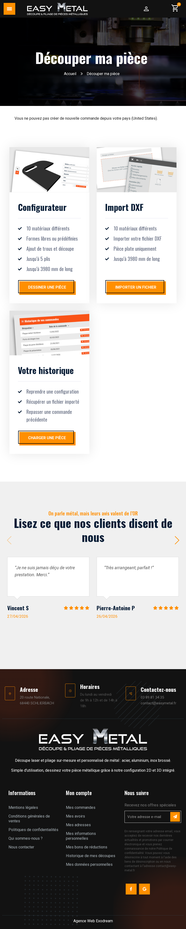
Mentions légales (23, 807)
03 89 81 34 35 (152, 697)
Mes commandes (80, 807)
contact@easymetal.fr (158, 703)
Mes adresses (78, 825)
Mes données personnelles (89, 864)
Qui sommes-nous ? (25, 838)
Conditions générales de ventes (29, 818)
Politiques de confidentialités (33, 829)
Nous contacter (21, 847)
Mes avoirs (75, 816)
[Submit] (175, 817)
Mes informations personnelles (81, 836)
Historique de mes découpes (90, 855)
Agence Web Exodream (93, 921)
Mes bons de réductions (86, 847)
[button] (177, 540)
